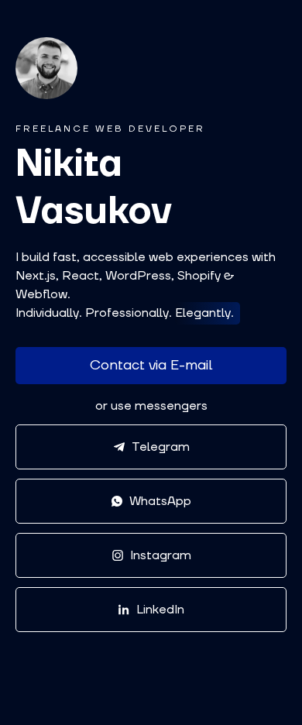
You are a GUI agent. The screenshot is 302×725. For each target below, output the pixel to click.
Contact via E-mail (151, 365)
